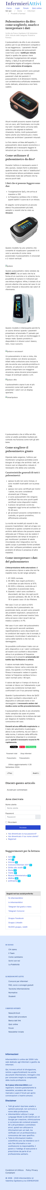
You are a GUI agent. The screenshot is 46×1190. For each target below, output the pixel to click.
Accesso (23, 827)
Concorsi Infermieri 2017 (18, 865)
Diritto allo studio (15, 867)
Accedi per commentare (17, 790)
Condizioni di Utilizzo (14, 1170)
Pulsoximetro (11, 758)
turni (10, 857)
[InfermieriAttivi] (23, 3)
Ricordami (12, 822)
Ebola (10, 870)
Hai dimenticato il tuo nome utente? (23, 836)
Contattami (10, 1173)
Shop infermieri (25, 753)
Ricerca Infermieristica (17, 875)
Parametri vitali (11, 753)
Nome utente (10, 804)
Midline (11, 878)
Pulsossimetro (24, 758)
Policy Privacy (32, 1170)
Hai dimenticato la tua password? (22, 834)
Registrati (12, 839)
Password (9, 813)
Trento (11, 873)
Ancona (11, 862)
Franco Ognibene (19, 33)
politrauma (12, 881)
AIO (9, 859)
